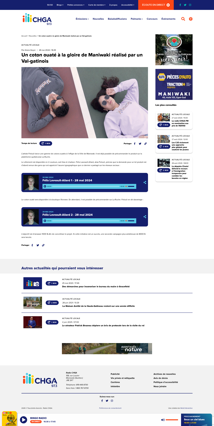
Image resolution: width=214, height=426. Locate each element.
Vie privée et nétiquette (123, 378)
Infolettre (115, 386)
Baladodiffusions (117, 18)
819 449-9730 (82, 385)
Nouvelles (98, 18)
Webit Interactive (186, 408)
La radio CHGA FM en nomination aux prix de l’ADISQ (180, 123)
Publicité (115, 374)
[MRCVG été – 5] (107, 348)
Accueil (24, 36)
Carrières (115, 382)
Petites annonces (75, 5)
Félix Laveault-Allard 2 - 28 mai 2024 (67, 215)
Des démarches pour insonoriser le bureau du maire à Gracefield (96, 286)
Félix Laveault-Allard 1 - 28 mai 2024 (67, 180)
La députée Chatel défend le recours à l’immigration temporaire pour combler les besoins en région (180, 172)
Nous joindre (160, 386)
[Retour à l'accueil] (37, 19)
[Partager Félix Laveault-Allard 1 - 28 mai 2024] (145, 182)
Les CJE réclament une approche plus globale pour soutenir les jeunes (180, 146)
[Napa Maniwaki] (174, 84)
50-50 (50, 5)
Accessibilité (127, 5)
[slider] (131, 186)
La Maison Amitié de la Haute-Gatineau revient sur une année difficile (98, 306)
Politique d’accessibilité (166, 382)
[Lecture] (45, 186)
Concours (152, 18)
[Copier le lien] (145, 143)
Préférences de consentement (110, 408)
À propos (113, 5)
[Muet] (126, 186)
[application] (89, 186)
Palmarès (136, 18)
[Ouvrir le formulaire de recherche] (183, 19)
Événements (168, 18)
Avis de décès (161, 378)
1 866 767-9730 (82, 388)
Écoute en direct (153, 4)
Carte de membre (96, 5)
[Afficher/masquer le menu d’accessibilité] (191, 19)
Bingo (59, 5)
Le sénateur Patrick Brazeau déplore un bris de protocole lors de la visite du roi (103, 325)
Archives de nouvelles (165, 374)
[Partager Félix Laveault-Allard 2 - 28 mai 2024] (145, 217)
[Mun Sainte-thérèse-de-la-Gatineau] (174, 49)
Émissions (81, 18)
